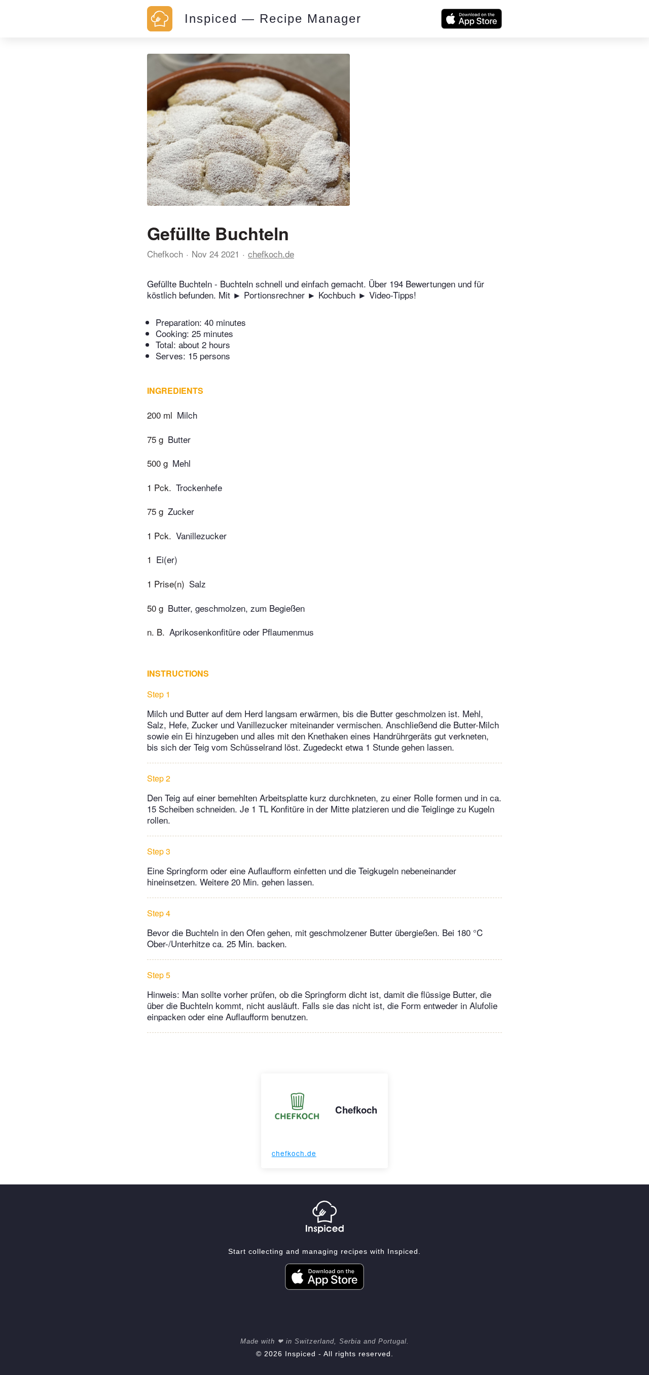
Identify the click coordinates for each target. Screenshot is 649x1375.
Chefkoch (165, 253)
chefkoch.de (271, 253)
